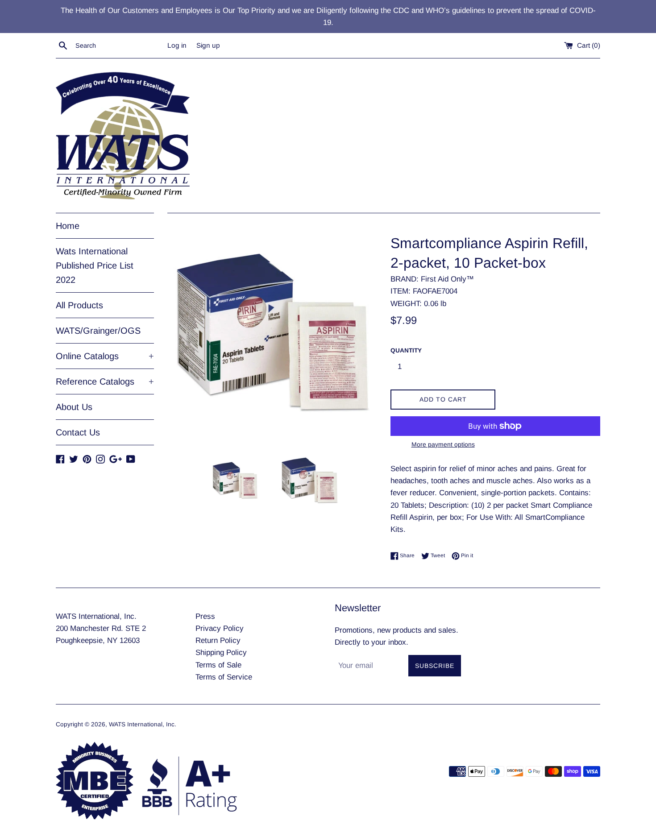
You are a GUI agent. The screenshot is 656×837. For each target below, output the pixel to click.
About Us (74, 407)
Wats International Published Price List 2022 (94, 265)
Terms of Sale (218, 665)
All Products (79, 305)
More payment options (443, 444)
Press (205, 616)
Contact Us (78, 432)
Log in (177, 45)
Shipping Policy (221, 652)
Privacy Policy (219, 628)
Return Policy (218, 640)
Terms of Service (223, 677)
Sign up (208, 45)
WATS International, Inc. (142, 724)
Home (67, 226)
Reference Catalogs (105, 381)
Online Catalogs (105, 356)
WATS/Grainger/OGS (98, 331)
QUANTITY (406, 350)
